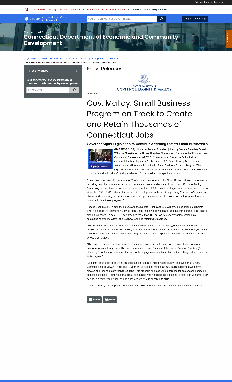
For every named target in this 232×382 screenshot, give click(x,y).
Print (112, 299)
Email (96, 299)
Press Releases (38, 71)
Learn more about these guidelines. (148, 9)
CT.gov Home (30, 58)
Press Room (113, 58)
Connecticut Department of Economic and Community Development (72, 58)
